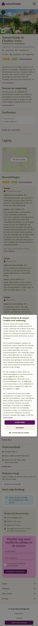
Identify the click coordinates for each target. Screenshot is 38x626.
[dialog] (19, 375)
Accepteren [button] (20, 422)
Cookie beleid (8, 417)
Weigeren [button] (20, 428)
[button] (19, 432)
